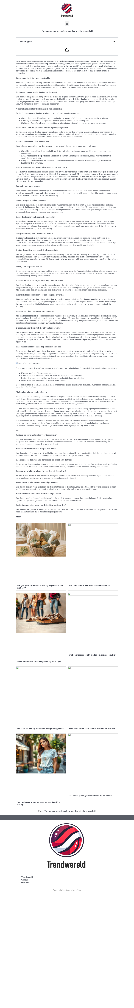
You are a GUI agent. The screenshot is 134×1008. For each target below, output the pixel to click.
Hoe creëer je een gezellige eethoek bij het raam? (90, 796)
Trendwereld (27, 877)
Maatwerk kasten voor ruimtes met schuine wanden (92, 728)
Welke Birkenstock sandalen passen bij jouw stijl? (39, 661)
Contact (24, 880)
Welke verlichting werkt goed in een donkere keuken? (92, 655)
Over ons (25, 882)
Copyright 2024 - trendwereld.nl (67, 890)
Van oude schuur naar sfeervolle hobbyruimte (89, 585)
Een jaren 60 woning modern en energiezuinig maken (40, 728)
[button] (67, 23)
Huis (40, 811)
